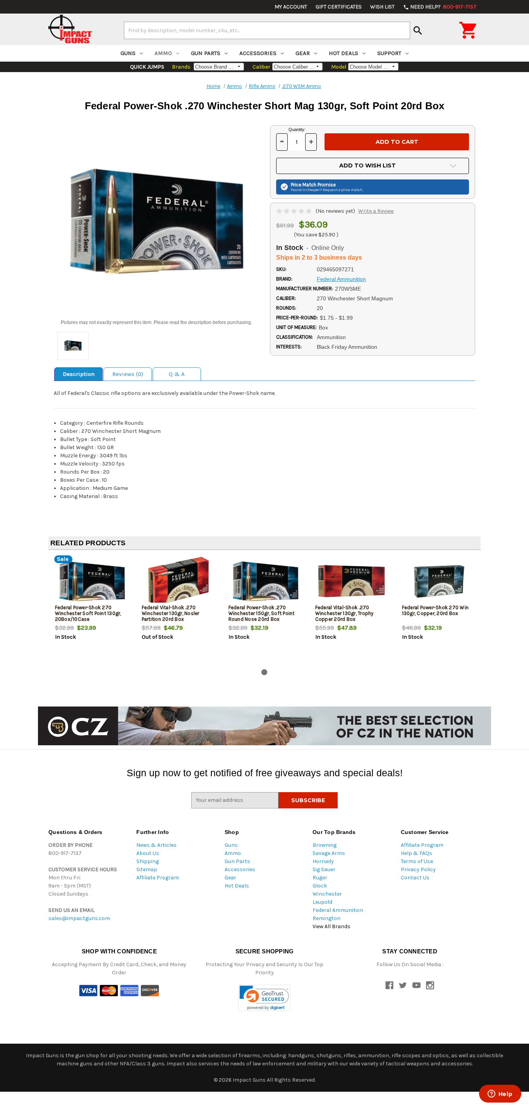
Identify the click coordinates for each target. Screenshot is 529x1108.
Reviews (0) (127, 373)
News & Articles (156, 845)
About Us (147, 853)
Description (78, 373)
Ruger (320, 877)
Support (389, 53)
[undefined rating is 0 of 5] (294, 211)
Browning (325, 845)
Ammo (163, 53)
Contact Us (415, 877)
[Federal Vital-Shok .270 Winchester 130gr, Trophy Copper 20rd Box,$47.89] (352, 581)
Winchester (327, 894)
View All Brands (331, 926)
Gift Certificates (339, 6)
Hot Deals (343, 53)
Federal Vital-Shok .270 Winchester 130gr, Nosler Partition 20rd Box (170, 613)
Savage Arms (329, 853)
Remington (326, 918)
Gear (302, 53)
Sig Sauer (324, 869)
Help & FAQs (416, 853)
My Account (291, 6)
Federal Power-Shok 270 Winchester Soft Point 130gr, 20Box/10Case (88, 613)
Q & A (177, 373)
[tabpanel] (91, 611)
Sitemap (146, 869)
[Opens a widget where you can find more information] (500, 1094)
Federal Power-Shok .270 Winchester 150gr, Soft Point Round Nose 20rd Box (261, 613)
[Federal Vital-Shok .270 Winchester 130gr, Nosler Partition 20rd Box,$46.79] (178, 581)
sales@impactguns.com (79, 918)
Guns (128, 53)
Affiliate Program (157, 877)
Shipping (147, 861)
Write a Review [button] (376, 211)
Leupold (322, 902)
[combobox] (267, 30)
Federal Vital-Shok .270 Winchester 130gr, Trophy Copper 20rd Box (344, 613)
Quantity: (297, 129)
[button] (264, 998)
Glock (320, 885)
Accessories (258, 53)
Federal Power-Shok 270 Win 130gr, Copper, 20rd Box (435, 610)
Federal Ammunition (338, 910)
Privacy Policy (418, 869)
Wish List (382, 6)
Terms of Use (417, 861)
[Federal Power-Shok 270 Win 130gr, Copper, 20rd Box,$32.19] (439, 581)
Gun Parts (205, 53)
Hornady (323, 861)
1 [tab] (264, 672)
